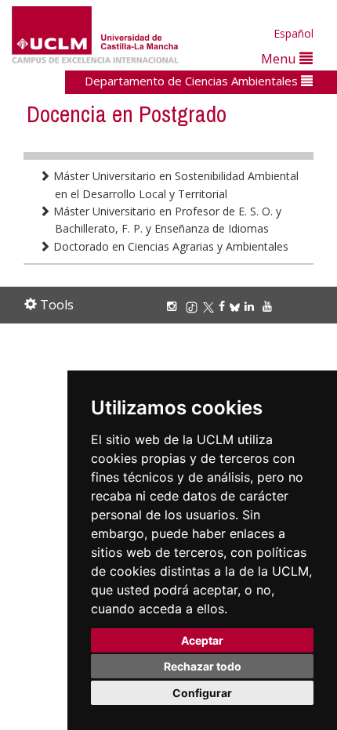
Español (293, 33)
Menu (280, 58)
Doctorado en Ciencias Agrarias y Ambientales (169, 246)
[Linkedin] (249, 305)
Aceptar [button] (202, 640)
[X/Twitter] (211, 305)
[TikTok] (194, 305)
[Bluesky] (237, 305)
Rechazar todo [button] (202, 666)
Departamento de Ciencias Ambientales (193, 81)
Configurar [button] (202, 692)
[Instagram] (174, 305)
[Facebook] (224, 305)
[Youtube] (270, 305)
